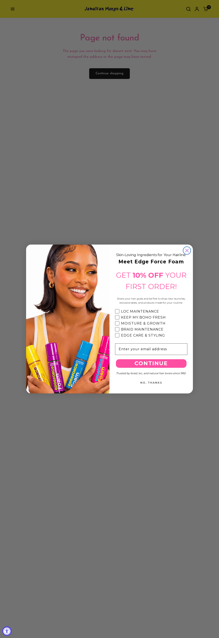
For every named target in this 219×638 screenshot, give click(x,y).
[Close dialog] (187, 250)
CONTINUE (151, 363)
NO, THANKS (151, 382)
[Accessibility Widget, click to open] (7, 631)
